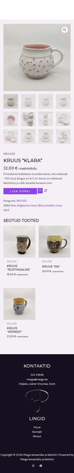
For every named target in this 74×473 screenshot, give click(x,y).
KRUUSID (9, 153)
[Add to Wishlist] (40, 190)
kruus (34, 205)
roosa (58, 205)
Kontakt (37, 431)
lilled (40, 205)
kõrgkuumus (23, 205)
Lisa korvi (20, 191)
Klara (13, 205)
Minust (37, 436)
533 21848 (37, 374)
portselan (49, 205)
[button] (65, 30)
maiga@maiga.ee (37, 379)
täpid (6, 210)
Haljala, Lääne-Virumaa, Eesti (37, 383)
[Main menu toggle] (37, 16)
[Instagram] (33, 466)
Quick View (19, 254)
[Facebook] (41, 466)
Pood (37, 427)
